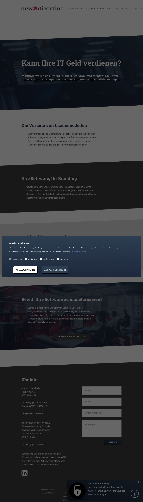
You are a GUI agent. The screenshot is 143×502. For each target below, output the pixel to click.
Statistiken (32, 259)
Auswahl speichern (55, 269)
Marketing (65, 259)
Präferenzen (48, 259)
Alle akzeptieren (25, 269)
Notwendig (17, 259)
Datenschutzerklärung (78, 251)
